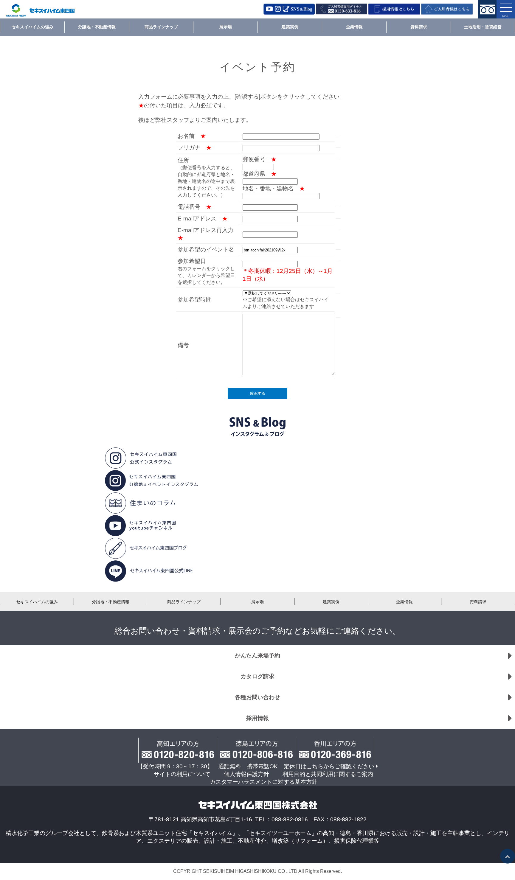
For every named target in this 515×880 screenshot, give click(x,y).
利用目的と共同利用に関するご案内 (328, 774)
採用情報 (257, 718)
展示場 (225, 26)
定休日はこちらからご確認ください (329, 766)
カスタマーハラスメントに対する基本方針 (263, 782)
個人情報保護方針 (246, 774)
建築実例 (290, 26)
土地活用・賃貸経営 (483, 26)
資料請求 (418, 26)
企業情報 (354, 26)
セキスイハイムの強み (32, 26)
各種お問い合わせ (257, 697)
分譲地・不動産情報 (97, 26)
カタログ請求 (257, 676)
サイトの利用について (182, 774)
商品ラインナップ (161, 26)
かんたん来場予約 (257, 655)
